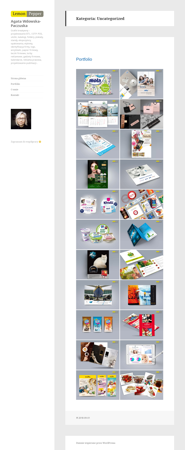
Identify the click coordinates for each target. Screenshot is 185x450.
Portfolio (15, 83)
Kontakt (15, 95)
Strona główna (18, 78)
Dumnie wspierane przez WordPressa (95, 442)
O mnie (14, 89)
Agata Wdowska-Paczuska (26, 23)
